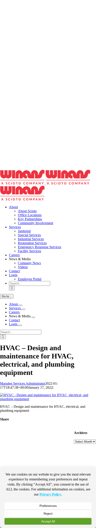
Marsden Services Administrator (22, 383)
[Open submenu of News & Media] (33, 317)
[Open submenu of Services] (23, 309)
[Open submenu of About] (20, 305)
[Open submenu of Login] (20, 325)
